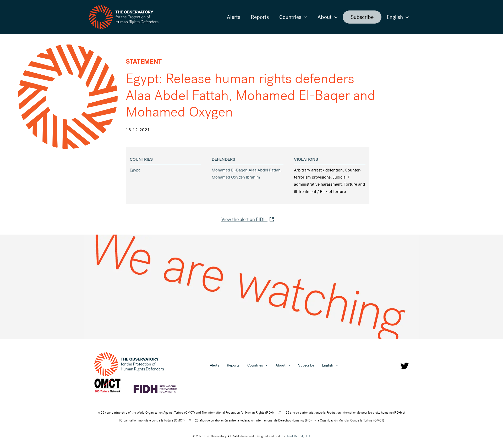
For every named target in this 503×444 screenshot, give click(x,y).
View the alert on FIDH (244, 219)
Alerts (233, 17)
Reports (260, 17)
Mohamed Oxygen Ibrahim (236, 177)
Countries (290, 17)
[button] (304, 17)
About (325, 17)
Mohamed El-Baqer (229, 170)
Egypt (135, 170)
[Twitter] (404, 366)
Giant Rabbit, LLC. (298, 436)
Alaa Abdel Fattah (265, 170)
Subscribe (362, 17)
